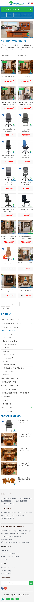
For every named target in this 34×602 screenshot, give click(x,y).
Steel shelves (7, 411)
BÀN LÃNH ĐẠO (25, 76)
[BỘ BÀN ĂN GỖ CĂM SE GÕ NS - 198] (9, 454)
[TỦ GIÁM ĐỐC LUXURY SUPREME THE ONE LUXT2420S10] (25, 227)
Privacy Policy (6, 571)
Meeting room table (10, 354)
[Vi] (32, 3)
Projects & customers (24, 15)
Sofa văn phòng (9, 365)
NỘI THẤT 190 (6, 400)
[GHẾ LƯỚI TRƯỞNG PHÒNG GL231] (25, 174)
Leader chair (7, 338)
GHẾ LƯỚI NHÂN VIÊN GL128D (26, 157)
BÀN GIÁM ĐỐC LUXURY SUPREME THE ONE (8, 103)
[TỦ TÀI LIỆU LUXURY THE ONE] (8, 281)
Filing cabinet (8, 358)
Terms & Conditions (8, 568)
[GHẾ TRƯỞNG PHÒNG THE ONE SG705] (8, 147)
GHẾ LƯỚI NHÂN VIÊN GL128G (9, 183)
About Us (4, 15)
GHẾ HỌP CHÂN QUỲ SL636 (25, 130)
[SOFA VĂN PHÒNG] (25, 281)
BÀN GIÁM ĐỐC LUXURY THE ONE (25, 264)
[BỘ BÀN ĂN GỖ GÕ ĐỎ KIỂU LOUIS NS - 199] (9, 439)
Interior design (17, 15)
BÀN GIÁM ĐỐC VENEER (8, 76)
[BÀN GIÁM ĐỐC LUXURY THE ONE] (25, 254)
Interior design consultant (11, 553)
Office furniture (9, 331)
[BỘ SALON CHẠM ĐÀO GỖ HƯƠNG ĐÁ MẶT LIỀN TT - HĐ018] (9, 481)
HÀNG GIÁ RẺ (6, 404)
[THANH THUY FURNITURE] (17, 3)
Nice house (30, 15)
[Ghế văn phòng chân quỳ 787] (25, 201)
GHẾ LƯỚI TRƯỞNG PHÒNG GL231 (25, 183)
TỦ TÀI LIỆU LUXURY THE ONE (8, 290)
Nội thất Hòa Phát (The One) (13, 368)
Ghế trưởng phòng (10, 344)
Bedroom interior (9, 327)
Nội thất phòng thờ (10, 386)
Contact (4, 559)
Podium (6, 361)
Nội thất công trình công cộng (15, 393)
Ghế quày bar (8, 371)
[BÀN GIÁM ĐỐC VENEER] (8, 67)
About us (4, 551)
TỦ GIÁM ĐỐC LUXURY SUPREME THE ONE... (25, 237)
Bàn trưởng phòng (10, 341)
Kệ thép (6, 375)
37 (8, 309)
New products (10, 15)
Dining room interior (11, 323)
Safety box (6, 397)
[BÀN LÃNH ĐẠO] (25, 67)
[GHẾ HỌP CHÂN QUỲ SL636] (25, 120)
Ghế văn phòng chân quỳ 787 (25, 210)
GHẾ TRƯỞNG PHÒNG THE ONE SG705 (8, 157)
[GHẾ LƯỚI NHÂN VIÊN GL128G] (8, 174)
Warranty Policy (7, 573)
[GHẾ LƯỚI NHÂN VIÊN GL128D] (25, 147)
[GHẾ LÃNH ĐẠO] (8, 254)
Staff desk (6, 348)
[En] (29, 3)
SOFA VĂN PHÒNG (25, 290)
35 (26, 304)
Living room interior (10, 320)
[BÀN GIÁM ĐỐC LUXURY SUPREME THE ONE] (8, 93)
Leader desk (7, 334)
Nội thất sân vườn (9, 382)
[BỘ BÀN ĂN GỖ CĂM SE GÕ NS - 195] (9, 469)
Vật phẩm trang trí (9, 378)
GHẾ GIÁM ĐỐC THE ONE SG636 (8, 130)
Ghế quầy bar (7, 408)
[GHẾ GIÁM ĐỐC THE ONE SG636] (8, 120)
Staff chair (6, 351)
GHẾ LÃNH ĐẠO (8, 264)
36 (3, 309)
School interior (8, 389)
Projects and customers (10, 556)
